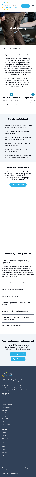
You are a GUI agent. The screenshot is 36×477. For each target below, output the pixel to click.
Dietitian (4, 410)
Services (9, 48)
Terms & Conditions (14, 473)
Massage (4, 416)
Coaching (4, 413)
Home (3, 48)
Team (3, 455)
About (3, 446)
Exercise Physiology (7, 404)
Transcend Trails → (7, 458)
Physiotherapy (6, 407)
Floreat (4, 432)
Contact (4, 449)
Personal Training (6, 419)
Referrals (4, 452)
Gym (3, 421)
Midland (4, 435)
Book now (25, 6)
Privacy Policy (5, 473)
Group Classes (6, 424)
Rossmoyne (5, 438)
